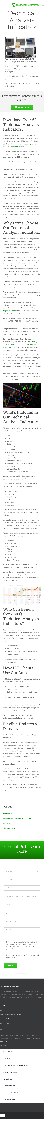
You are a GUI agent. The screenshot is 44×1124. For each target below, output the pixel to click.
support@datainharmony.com (11, 1015)
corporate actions (9, 311)
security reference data (25, 308)
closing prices (15, 147)
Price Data (8, 813)
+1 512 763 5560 (7, 1010)
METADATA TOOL (6, 1029)
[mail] (4, 1023)
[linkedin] (8, 1023)
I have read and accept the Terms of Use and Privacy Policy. (22, 956)
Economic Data (9, 828)
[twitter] (1, 1023)
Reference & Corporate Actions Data (17, 818)
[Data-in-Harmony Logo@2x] (25, 3)
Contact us (29, 214)
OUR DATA (3, 1045)
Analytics (7, 823)
